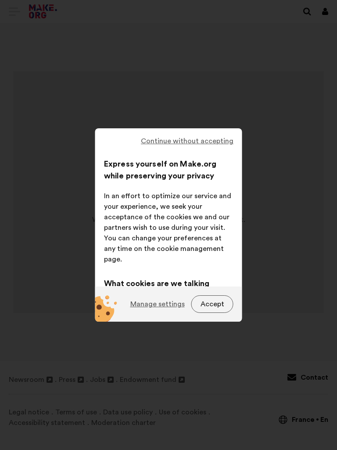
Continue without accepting (187, 141)
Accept (212, 304)
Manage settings (157, 304)
